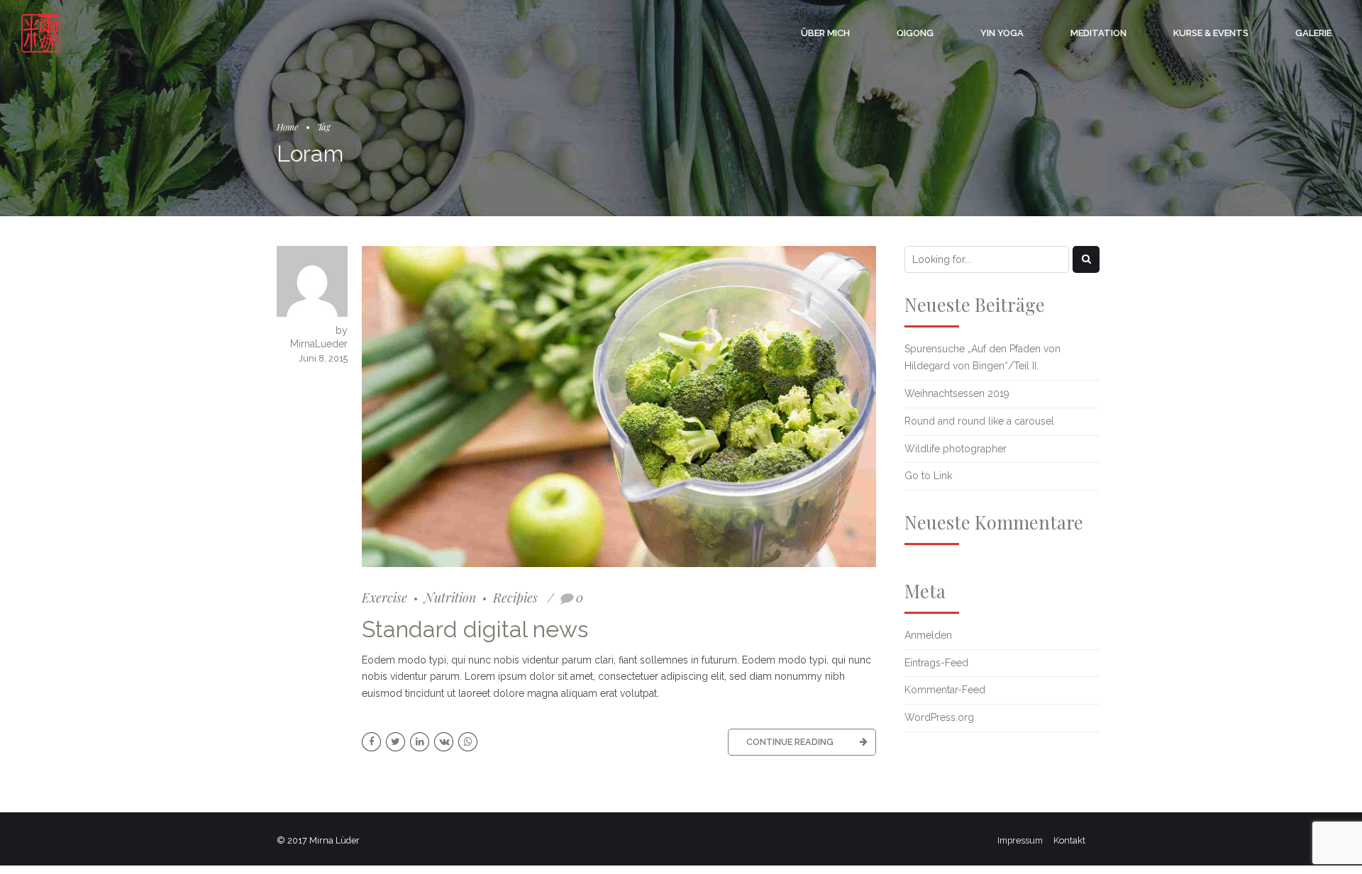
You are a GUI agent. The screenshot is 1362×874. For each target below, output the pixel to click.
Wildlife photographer (955, 448)
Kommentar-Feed (944, 689)
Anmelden (928, 635)
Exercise (384, 597)
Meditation (1098, 33)
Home (287, 127)
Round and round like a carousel (979, 421)
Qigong (915, 33)
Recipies (515, 597)
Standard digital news (475, 629)
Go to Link (928, 475)
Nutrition (450, 597)
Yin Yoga (1002, 33)
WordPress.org (939, 717)
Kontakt (1069, 840)
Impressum (1020, 840)
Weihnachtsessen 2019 (956, 393)
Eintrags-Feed (936, 662)
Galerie (1313, 33)
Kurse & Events (1210, 33)
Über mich (825, 33)
